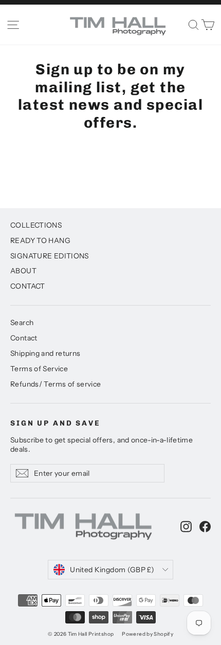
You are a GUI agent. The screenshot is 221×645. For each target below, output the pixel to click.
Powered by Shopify (147, 634)
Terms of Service (39, 368)
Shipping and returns (45, 353)
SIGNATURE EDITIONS (49, 255)
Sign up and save (55, 423)
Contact (24, 337)
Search (21, 322)
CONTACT (27, 285)
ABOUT (23, 270)
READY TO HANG (40, 240)
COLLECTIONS (36, 224)
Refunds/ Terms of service (55, 383)
